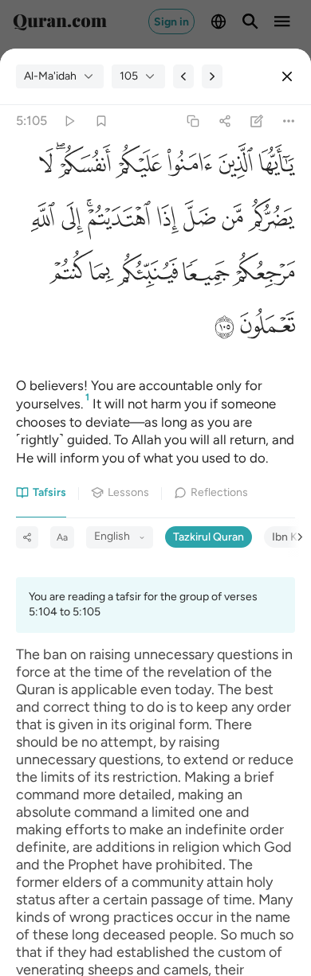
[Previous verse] (183, 76)
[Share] (224, 121)
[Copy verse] (193, 121)
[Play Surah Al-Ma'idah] (69, 121)
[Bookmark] (101, 121)
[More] (289, 121)
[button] (274, 168)
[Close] (287, 76)
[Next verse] (212, 76)
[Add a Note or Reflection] (257, 121)
